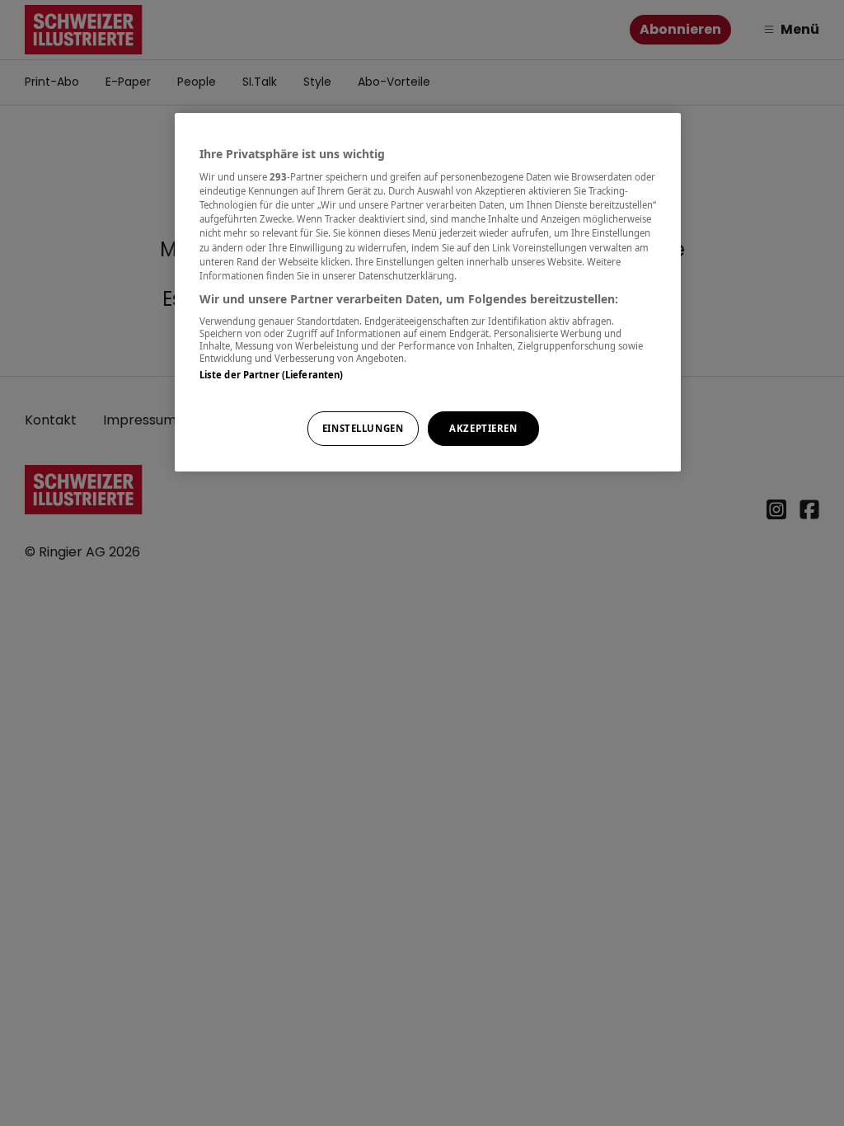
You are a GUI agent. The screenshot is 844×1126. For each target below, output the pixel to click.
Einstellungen (362, 428)
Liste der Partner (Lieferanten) (271, 374)
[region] (428, 292)
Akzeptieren (483, 428)
